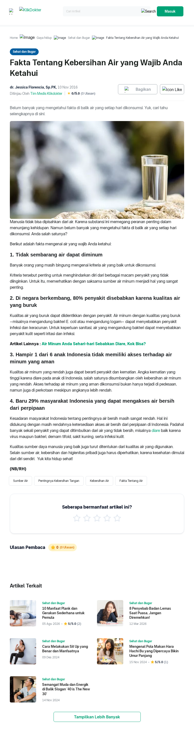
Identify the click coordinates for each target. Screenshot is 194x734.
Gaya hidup (44, 38)
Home (14, 38)
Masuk (170, 11)
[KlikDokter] (40, 11)
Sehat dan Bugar (79, 38)
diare (156, 430)
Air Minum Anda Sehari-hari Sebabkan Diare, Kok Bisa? (94, 343)
